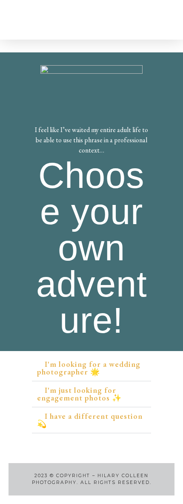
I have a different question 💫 (90, 420)
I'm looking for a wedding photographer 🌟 (88, 368)
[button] (38, 20)
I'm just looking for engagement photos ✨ (79, 394)
